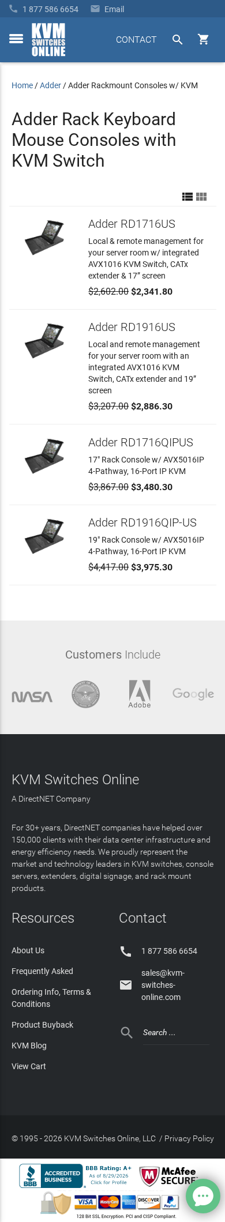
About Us (28, 950)
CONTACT (136, 39)
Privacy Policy (189, 1138)
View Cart (29, 1066)
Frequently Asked (42, 971)
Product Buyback (42, 1024)
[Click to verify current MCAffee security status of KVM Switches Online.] (171, 1187)
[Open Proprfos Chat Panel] (203, 1196)
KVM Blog (29, 1045)
